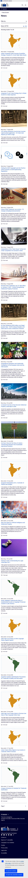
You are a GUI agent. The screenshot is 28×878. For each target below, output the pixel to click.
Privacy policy (4, 847)
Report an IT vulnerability (7, 840)
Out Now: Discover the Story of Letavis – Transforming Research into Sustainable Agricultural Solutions (12, 444)
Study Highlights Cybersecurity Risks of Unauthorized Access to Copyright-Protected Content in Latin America (13, 602)
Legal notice (4, 850)
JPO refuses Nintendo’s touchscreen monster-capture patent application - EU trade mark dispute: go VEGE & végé (13, 133)
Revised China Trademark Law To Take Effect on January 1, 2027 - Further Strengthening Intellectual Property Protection (13, 287)
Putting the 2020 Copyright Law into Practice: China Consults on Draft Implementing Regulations (13, 169)
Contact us (3, 837)
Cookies (3, 845)
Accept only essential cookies (14, 874)
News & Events (5, 12)
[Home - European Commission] (5, 5)
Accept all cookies (11, 870)
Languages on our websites (7, 842)
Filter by (3, 21)
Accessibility (4, 853)
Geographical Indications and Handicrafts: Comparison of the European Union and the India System (12, 365)
